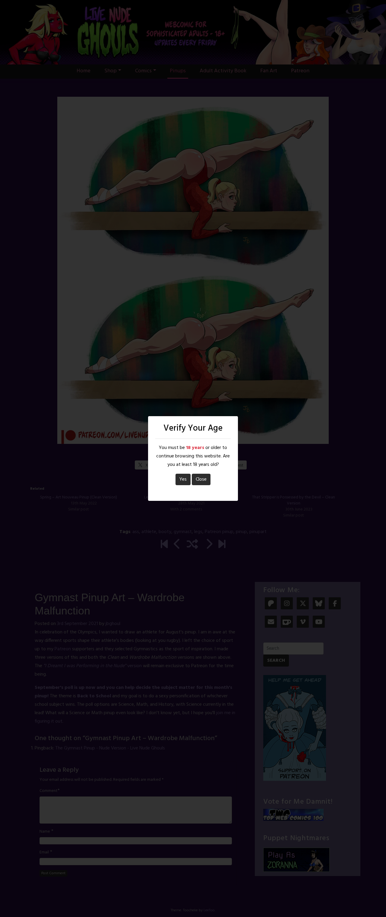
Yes (183, 479)
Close (201, 479)
